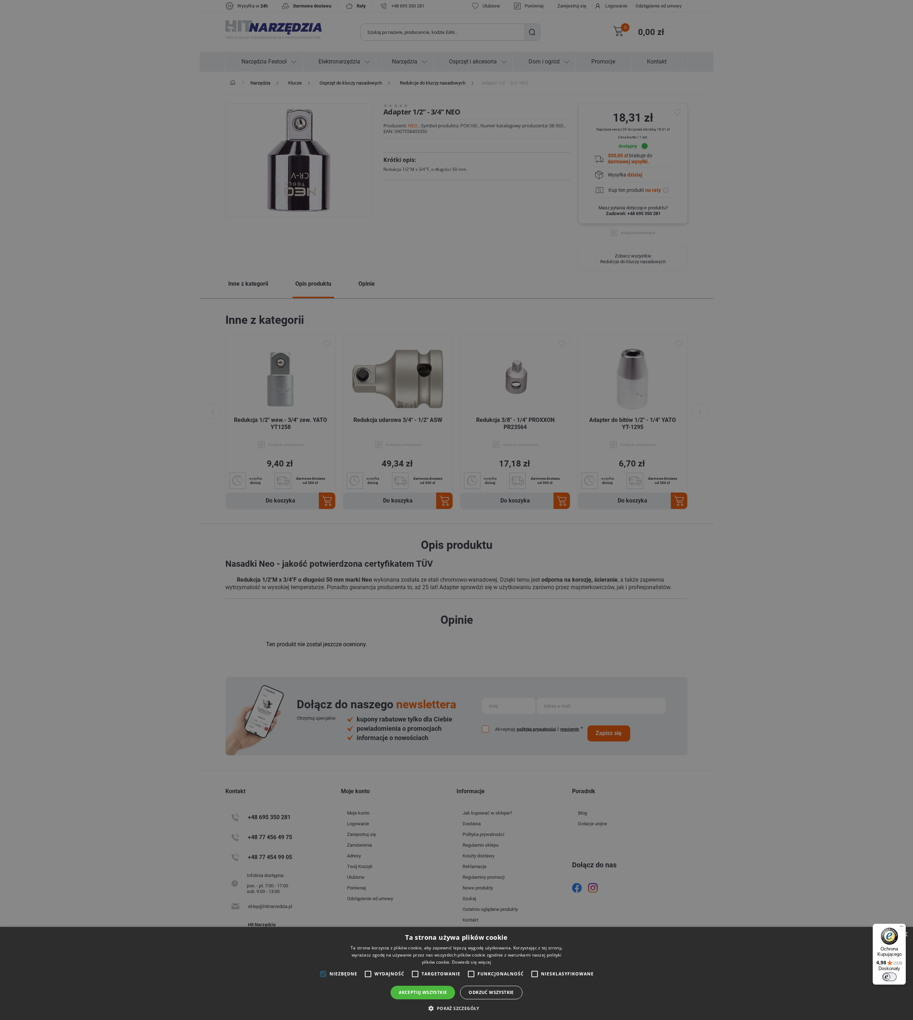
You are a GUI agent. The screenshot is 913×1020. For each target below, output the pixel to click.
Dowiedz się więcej (471, 962)
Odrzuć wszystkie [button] (491, 992)
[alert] (456, 510)
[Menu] (901, 928)
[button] (456, 1008)
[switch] (889, 977)
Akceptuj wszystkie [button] (423, 992)
